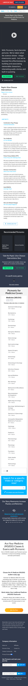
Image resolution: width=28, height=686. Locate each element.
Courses (9, 11)
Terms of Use (13, 679)
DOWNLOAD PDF (8, 80)
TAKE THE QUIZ (20, 76)
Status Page (19, 679)
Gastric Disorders (16, 11)
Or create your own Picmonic (15, 492)
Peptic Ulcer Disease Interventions (23, 11)
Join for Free (14, 610)
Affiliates (16, 645)
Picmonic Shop (6, 648)
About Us (4, 645)
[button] (14, 564)
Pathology (12, 11)
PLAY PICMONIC (7, 76)
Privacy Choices (6, 654)
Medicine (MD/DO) (3, 11)
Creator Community (7, 651)
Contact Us (17, 648)
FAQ (15, 651)
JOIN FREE (20, 7)
